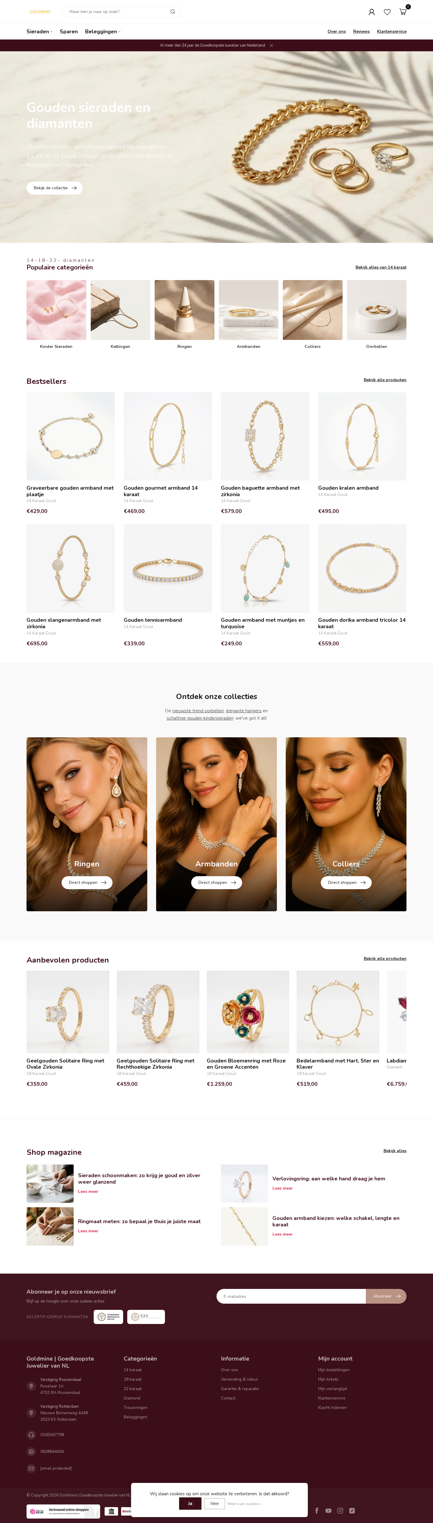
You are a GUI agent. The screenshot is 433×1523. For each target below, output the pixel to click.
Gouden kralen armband (348, 488)
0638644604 (52, 1451)
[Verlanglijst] (387, 12)
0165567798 (52, 1435)
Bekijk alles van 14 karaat (381, 267)
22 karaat (132, 1389)
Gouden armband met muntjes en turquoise (263, 623)
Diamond (132, 1398)
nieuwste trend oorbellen (198, 711)
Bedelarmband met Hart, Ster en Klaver (338, 1064)
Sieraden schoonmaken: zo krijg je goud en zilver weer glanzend (139, 1178)
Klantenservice (391, 31)
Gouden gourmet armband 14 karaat (161, 491)
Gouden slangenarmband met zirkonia (64, 623)
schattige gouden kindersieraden (200, 718)
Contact (228, 1398)
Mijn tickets (328, 1379)
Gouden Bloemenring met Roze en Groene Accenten (246, 1064)
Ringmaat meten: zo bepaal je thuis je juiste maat (139, 1221)
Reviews (361, 31)
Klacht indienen (332, 1407)
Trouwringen (136, 1407)
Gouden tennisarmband (153, 620)
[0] (402, 12)
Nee (214, 1503)
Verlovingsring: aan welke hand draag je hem (328, 1178)
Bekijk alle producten (385, 380)
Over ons (337, 31)
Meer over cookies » (244, 1503)
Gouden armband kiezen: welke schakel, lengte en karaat (335, 1221)
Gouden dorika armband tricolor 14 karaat (362, 623)
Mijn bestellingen (334, 1370)
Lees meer (88, 1191)
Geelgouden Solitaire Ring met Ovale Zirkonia (65, 1064)
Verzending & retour (239, 1379)
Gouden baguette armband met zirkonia (260, 491)
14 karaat (132, 1370)
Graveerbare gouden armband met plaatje (70, 491)
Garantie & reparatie (240, 1389)
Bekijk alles (395, 1151)
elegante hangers (244, 711)
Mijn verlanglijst (332, 1389)
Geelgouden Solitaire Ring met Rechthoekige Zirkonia (155, 1064)
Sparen (69, 31)
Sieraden (38, 31)
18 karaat (132, 1379)
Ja (190, 1503)
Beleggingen (101, 31)
